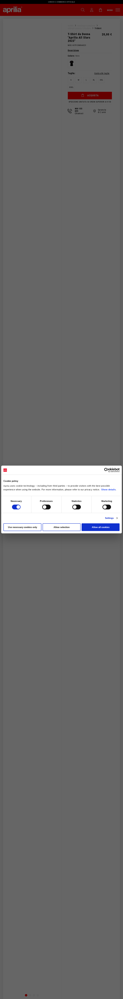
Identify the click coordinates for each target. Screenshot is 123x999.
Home (71, 25)
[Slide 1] (26, 995)
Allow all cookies (101, 527)
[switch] (46, 507)
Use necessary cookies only (22, 527)
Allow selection (62, 527)
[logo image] (12, 10)
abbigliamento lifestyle (79, 28)
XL (94, 80)
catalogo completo (86, 25)
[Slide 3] (34, 995)
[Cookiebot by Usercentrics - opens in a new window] (106, 470)
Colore (71, 56)
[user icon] (91, 10)
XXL (101, 80)
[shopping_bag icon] (100, 10)
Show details (108, 489)
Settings (109, 518)
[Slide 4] (38, 995)
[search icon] (83, 10)
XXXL (71, 87)
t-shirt (98, 28)
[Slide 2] (30, 995)
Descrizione (73, 50)
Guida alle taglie (102, 73)
